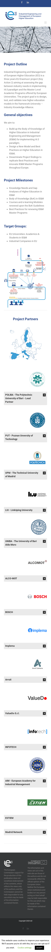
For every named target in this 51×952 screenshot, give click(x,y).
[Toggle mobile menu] (45, 22)
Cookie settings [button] (25, 948)
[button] (25, 398)
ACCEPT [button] (39, 948)
